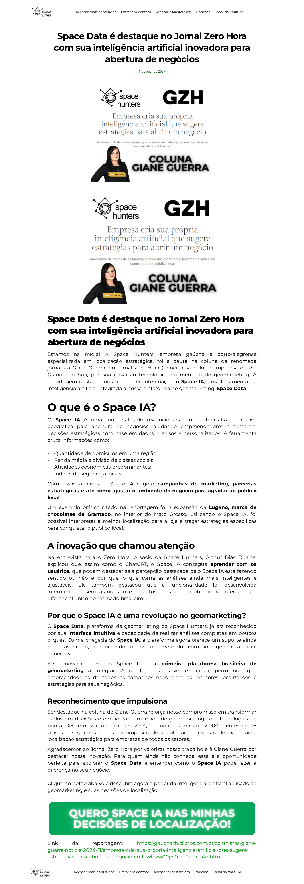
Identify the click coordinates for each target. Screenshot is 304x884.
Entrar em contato (136, 12)
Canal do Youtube (229, 12)
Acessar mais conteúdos (95, 12)
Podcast (203, 12)
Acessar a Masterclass (173, 12)
